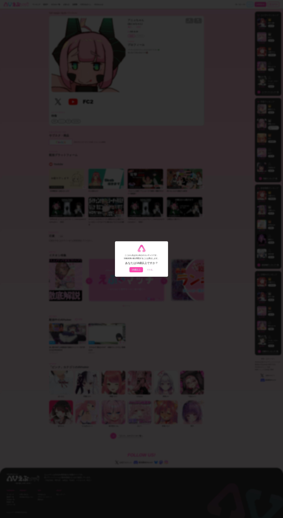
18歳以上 (136, 269)
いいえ (150, 270)
